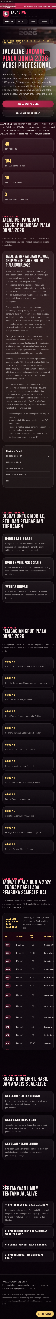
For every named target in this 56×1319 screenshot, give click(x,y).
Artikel (22, 21)
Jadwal (43, 21)
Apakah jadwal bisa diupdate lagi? (24, 1256)
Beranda (9, 21)
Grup (33, 21)
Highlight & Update (28, 474)
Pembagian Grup (28, 456)
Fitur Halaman (28, 462)
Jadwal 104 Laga (28, 468)
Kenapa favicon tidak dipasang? (28, 1244)
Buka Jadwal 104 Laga (28, 104)
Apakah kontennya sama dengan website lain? (26, 1232)
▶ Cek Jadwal (45, 1314)
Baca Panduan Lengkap (28, 113)
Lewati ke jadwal (7, 1)
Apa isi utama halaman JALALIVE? (28, 1205)
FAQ (28, 481)
